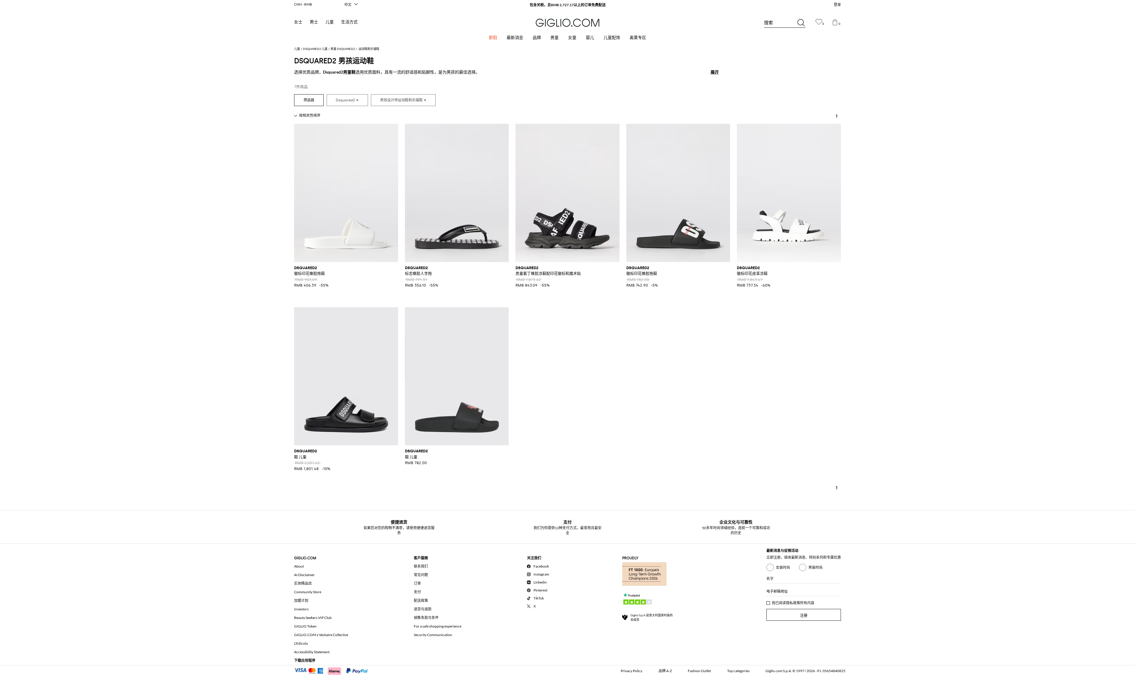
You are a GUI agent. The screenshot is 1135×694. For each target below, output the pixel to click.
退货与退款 (423, 609)
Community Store (307, 592)
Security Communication (433, 635)
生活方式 (349, 22)
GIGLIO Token (305, 626)
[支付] (333, 670)
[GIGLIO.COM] (567, 22)
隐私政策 (793, 603)
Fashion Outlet (699, 671)
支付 (417, 592)
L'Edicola (301, 643)
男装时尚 (815, 567)
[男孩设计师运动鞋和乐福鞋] (403, 100)
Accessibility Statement (312, 652)
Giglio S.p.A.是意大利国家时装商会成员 (651, 617)
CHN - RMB (303, 4)
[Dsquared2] (347, 100)
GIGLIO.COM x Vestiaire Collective (321, 635)
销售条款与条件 (426, 617)
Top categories (738, 671)
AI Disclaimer (304, 575)
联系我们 (421, 566)
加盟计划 (301, 600)
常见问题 (421, 575)
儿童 (329, 22)
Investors (301, 609)
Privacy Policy (631, 671)
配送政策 (421, 600)
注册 (804, 615)
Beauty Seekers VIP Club (313, 617)
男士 (314, 22)
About (299, 566)
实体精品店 (303, 583)
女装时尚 (783, 567)
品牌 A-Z (665, 671)
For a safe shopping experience (437, 626)
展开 (715, 71)
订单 (417, 583)
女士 (298, 22)
